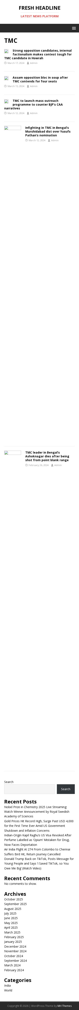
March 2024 (12, 965)
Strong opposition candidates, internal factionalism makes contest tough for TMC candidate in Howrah (38, 54)
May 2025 (11, 923)
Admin (33, 62)
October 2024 (13, 956)
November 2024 (15, 951)
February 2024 (14, 970)
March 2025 (12, 932)
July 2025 (10, 913)
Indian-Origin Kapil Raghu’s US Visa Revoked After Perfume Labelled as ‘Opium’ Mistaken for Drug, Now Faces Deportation (37, 840)
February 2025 (14, 937)
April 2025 (11, 927)
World (8, 990)
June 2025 (11, 918)
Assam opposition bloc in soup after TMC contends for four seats (40, 79)
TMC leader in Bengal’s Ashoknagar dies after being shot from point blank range (47, 456)
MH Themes (65, 1006)
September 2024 (15, 961)
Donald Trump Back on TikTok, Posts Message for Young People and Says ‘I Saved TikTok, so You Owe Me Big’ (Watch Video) (39, 863)
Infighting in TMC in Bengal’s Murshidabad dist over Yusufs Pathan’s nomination (48, 131)
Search (8, 782)
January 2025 (13, 942)
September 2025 (15, 904)
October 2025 (13, 899)
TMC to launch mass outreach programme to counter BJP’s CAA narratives (33, 104)
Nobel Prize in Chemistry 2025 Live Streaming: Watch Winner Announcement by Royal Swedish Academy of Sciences (36, 811)
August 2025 (12, 909)
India (7, 985)
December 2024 (15, 946)
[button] (73, 28)
